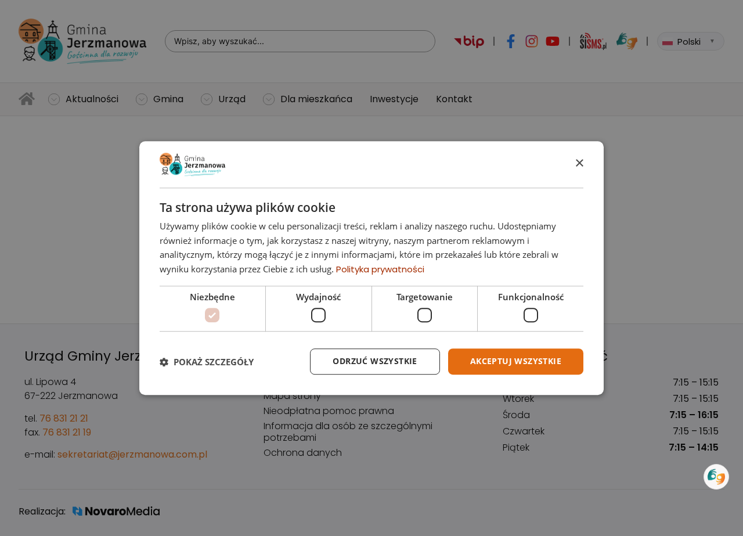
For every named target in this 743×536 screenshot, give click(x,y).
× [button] (579, 163)
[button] (207, 361)
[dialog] (371, 268)
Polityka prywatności (380, 269)
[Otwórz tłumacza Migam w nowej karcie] (716, 477)
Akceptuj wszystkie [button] (515, 361)
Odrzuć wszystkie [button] (375, 361)
